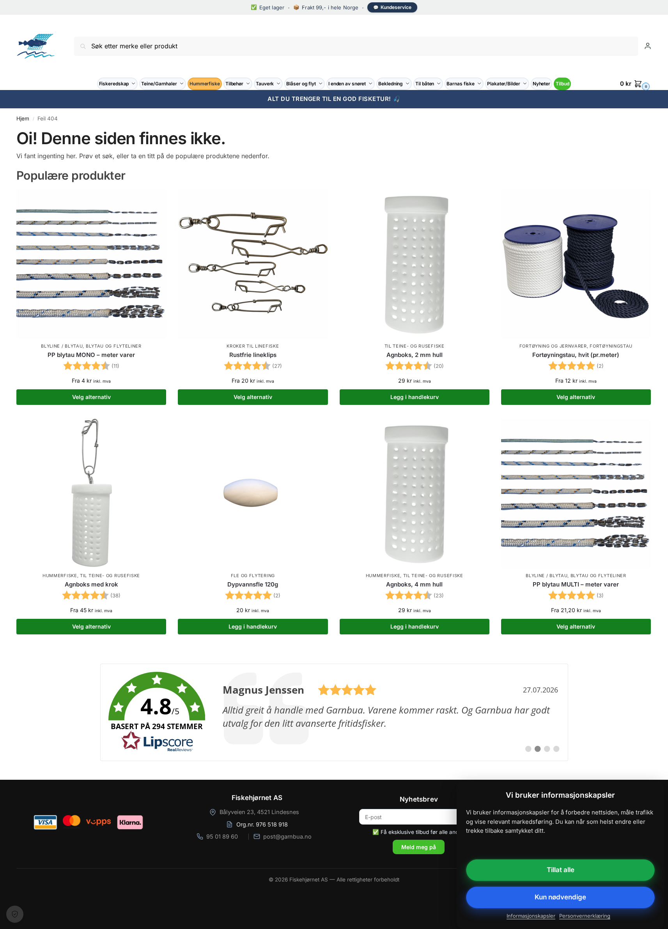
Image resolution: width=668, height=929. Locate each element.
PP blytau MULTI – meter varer (576, 584)
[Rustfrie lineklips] (253, 264)
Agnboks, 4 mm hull (414, 584)
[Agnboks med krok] (91, 493)
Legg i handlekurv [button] (414, 397)
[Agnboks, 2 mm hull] (414, 264)
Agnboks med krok (91, 584)
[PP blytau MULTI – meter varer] (576, 493)
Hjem (22, 118)
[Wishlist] (154, 201)
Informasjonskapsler (531, 916)
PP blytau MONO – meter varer (91, 355)
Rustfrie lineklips (252, 355)
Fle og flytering (253, 575)
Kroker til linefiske (253, 346)
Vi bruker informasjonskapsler (14, 914)
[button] (636, 83)
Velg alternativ (91, 397)
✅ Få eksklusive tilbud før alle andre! (418, 832)
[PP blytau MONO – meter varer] (91, 264)
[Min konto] (648, 46)
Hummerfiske (60, 575)
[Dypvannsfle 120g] (253, 493)
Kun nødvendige (560, 897)
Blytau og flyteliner (114, 346)
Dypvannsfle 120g (252, 584)
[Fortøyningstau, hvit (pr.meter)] (576, 264)
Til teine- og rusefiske (414, 346)
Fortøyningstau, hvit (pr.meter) (575, 355)
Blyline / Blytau (62, 346)
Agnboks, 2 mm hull (414, 355)
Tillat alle (560, 870)
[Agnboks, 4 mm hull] (414, 493)
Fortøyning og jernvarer (553, 346)
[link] (334, 712)
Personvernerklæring (584, 916)
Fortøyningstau (611, 346)
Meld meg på (418, 847)
